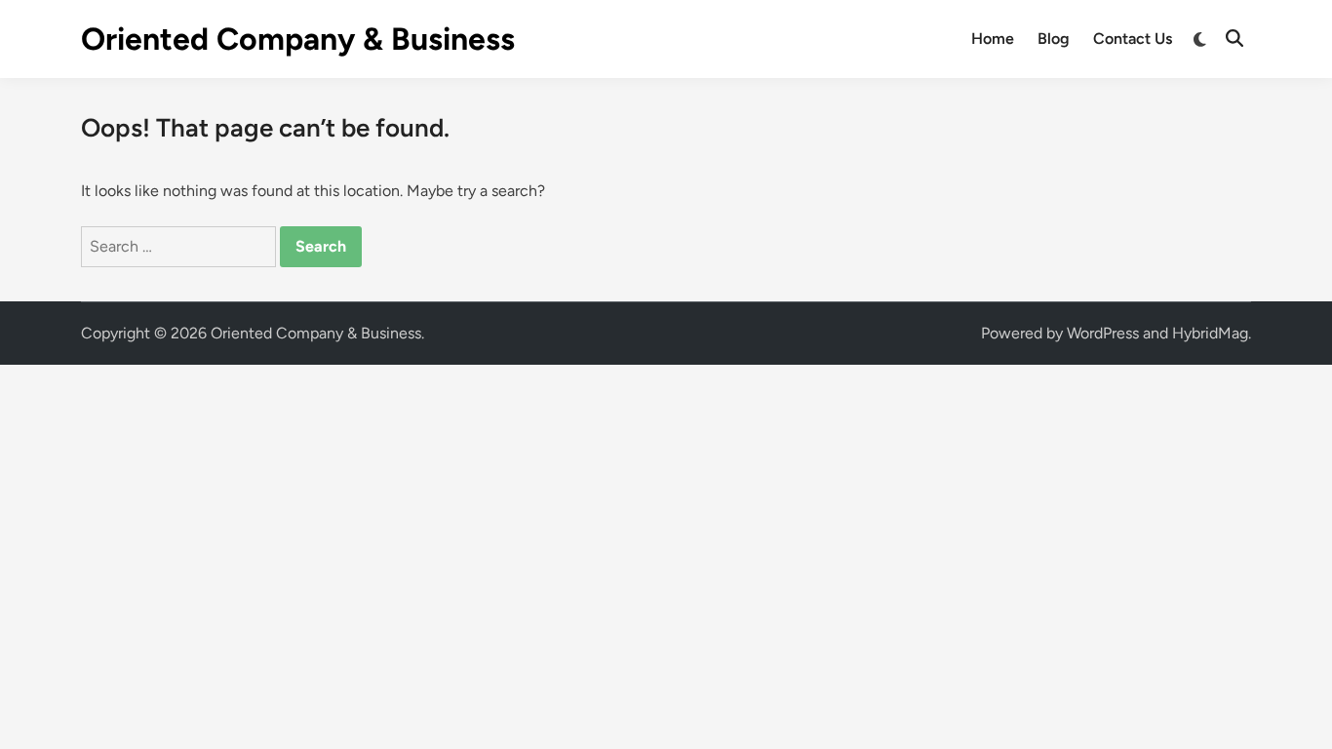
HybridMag (1210, 333)
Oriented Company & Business (298, 39)
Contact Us (1132, 38)
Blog (1054, 38)
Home (992, 38)
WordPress (1103, 333)
